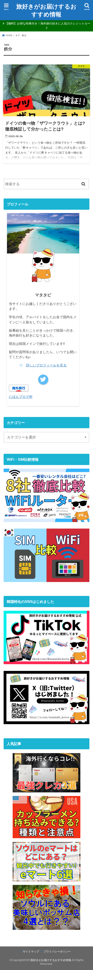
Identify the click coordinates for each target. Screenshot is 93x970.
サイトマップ (31, 951)
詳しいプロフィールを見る (46, 365)
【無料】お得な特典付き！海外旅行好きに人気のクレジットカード (47, 26)
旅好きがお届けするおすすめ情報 (46, 10)
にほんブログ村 (21, 397)
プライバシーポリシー (57, 951)
